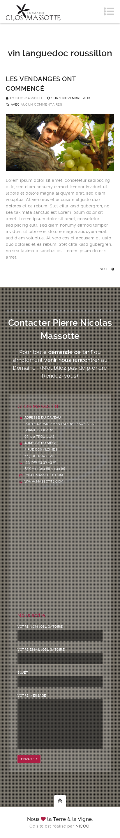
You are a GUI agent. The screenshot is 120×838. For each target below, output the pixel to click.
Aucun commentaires (41, 104)
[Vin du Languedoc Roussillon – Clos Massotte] (33, 11)
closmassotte (29, 98)
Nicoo (82, 826)
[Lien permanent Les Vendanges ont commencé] (60, 168)
